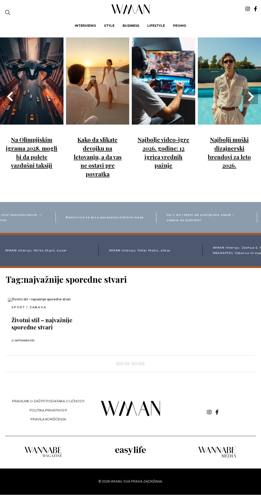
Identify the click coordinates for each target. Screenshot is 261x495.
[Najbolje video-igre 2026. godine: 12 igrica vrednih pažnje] (163, 121)
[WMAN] (130, 13)
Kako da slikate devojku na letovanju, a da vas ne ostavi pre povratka (98, 157)
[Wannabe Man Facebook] (255, 9)
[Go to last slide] (10, 96)
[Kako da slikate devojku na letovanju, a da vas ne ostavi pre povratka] (97, 121)
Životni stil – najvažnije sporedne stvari (41, 323)
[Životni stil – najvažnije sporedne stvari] (47, 300)
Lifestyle (156, 26)
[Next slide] (250, 96)
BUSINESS (131, 26)
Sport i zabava (28, 307)
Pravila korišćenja (48, 419)
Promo (179, 26)
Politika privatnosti (48, 410)
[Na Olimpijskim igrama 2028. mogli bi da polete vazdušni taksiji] (31, 121)
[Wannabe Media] (217, 457)
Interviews (85, 26)
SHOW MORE (130, 363)
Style (109, 26)
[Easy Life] (130, 454)
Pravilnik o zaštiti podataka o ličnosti (48, 401)
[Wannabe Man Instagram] (247, 9)
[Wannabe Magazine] (43, 457)
